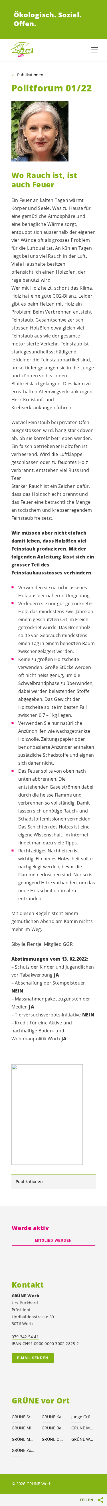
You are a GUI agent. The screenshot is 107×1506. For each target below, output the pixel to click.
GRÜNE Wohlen (82, 1439)
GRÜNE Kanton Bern (53, 1416)
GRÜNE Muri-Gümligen (23, 1439)
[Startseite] (23, 49)
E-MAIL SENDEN (32, 1358)
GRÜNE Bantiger (53, 1428)
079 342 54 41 (25, 1336)
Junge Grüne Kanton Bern (82, 1416)
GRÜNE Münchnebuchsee (82, 1428)
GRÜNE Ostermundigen (53, 1439)
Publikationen (30, 75)
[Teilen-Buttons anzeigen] (100, 1500)
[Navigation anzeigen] (94, 49)
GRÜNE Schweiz (23, 1416)
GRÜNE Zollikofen (23, 1450)
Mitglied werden (53, 1241)
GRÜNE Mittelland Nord (23, 1428)
